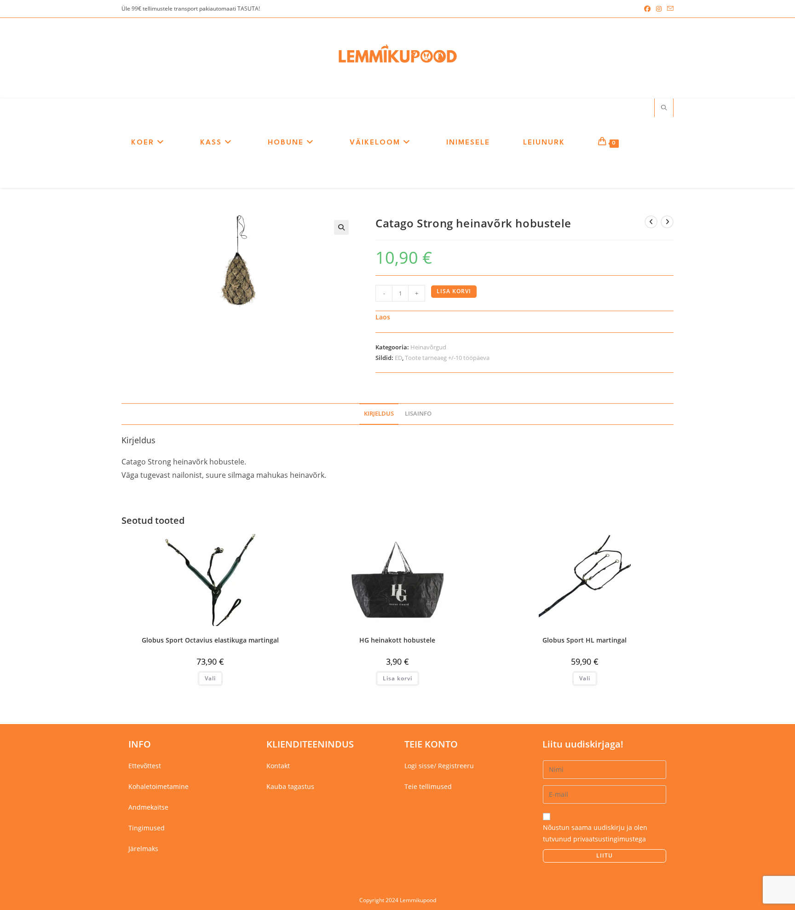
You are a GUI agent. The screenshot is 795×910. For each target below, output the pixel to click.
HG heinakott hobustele (397, 640)
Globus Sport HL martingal (584, 640)
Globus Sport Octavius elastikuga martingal (210, 640)
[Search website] (663, 108)
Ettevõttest (144, 765)
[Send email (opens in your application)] (669, 8)
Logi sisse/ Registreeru (439, 765)
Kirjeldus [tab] (379, 413)
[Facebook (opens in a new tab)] (647, 8)
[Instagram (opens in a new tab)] (658, 8)
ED (398, 358)
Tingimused (146, 827)
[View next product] (667, 221)
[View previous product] (651, 221)
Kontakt (278, 765)
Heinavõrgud (428, 347)
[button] (341, 227)
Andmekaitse (148, 807)
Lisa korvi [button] (397, 678)
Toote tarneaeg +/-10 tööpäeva (447, 358)
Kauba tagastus (290, 786)
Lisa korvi (454, 291)
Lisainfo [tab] (418, 413)
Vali (210, 678)
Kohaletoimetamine (158, 786)
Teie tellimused (428, 786)
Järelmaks (143, 848)
